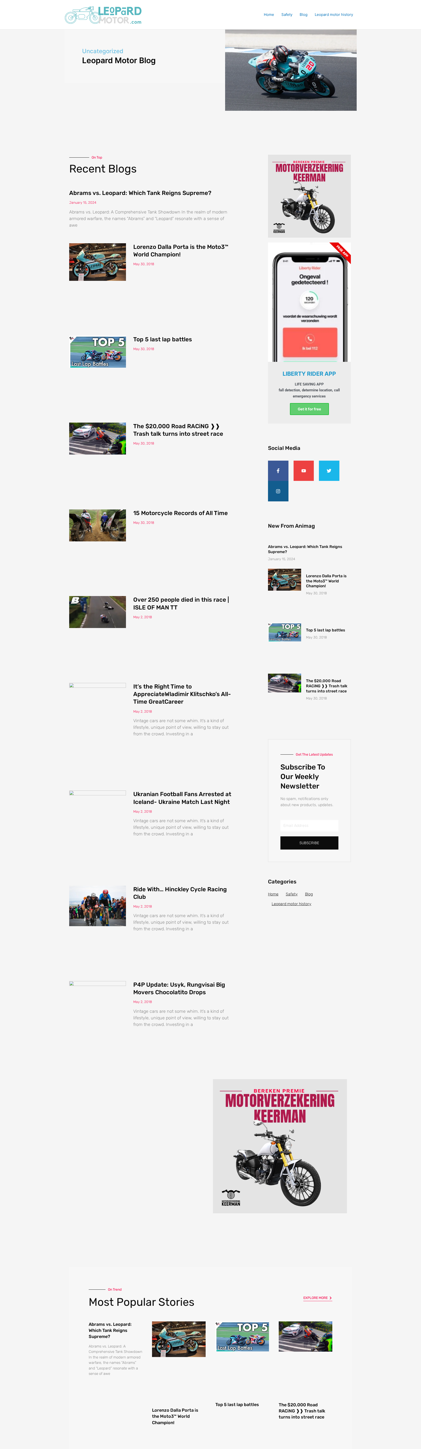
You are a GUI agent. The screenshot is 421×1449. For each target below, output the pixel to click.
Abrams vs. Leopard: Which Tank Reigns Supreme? (140, 193)
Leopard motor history (334, 14)
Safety (286, 14)
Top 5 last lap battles (162, 339)
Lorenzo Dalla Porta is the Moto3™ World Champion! (326, 581)
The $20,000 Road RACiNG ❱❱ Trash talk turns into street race (326, 686)
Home (269, 14)
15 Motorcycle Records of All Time (180, 513)
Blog (303, 14)
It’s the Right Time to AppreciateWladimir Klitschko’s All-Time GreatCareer (182, 694)
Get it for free (309, 409)
